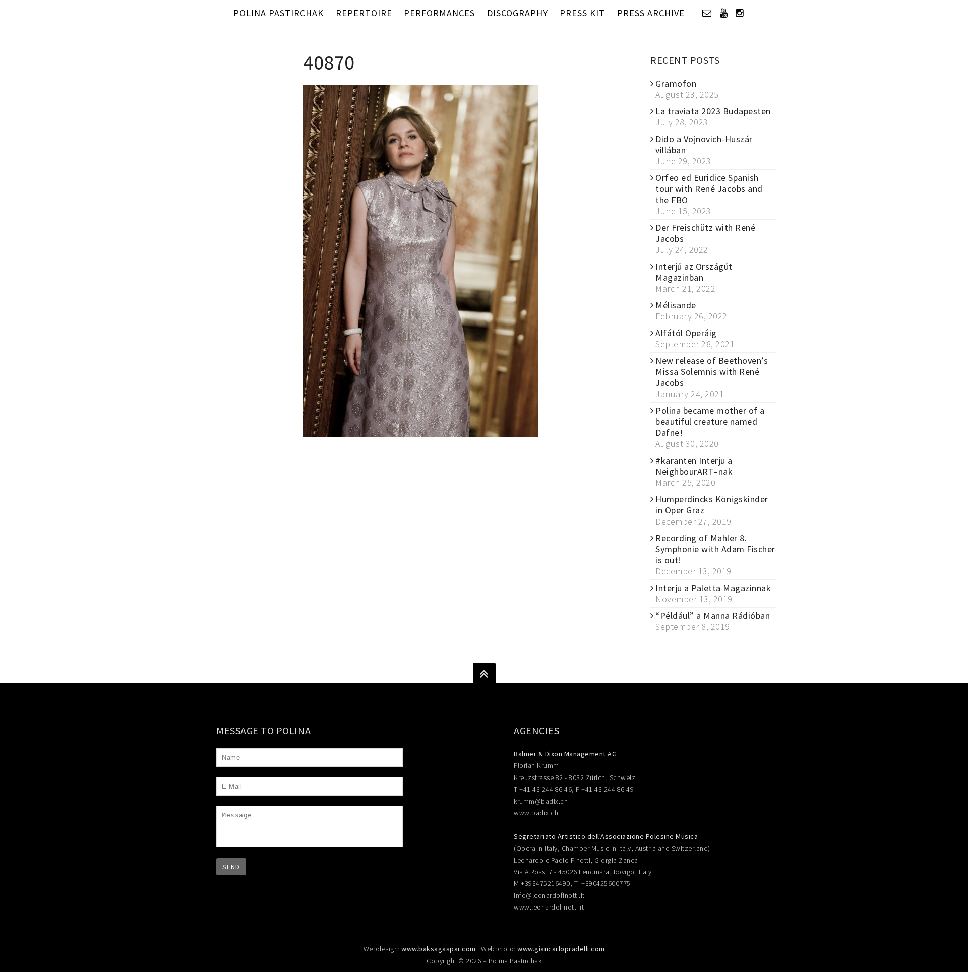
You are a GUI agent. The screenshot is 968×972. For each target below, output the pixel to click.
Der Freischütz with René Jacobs (705, 233)
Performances (439, 13)
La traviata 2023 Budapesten (713, 111)
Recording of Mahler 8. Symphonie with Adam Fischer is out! (715, 549)
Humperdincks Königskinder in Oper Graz (711, 504)
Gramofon (675, 83)
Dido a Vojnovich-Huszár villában (704, 144)
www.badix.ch (536, 812)
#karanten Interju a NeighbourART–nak (694, 466)
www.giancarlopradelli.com (561, 948)
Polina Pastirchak (278, 13)
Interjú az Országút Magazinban (694, 272)
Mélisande (675, 305)
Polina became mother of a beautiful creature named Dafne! (710, 421)
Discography (517, 13)
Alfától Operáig (686, 333)
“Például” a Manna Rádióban (712, 615)
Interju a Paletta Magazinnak (713, 588)
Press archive (651, 13)
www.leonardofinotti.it (549, 907)
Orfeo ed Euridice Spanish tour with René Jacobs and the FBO (709, 189)
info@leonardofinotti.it (549, 895)
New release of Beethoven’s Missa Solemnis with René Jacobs (711, 371)
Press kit (582, 13)
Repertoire (364, 13)
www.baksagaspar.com (438, 948)
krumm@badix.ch (541, 801)
